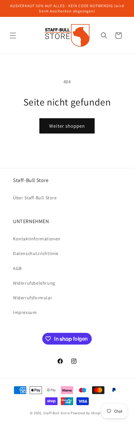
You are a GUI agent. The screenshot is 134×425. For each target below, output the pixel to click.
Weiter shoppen (67, 126)
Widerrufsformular (32, 298)
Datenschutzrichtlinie (36, 253)
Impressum (25, 312)
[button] (13, 35)
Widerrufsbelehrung (34, 283)
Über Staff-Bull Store (35, 198)
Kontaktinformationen (36, 239)
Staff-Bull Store (56, 413)
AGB (17, 268)
